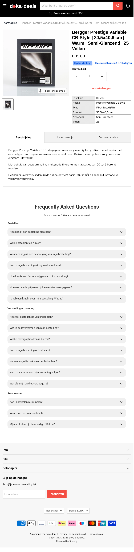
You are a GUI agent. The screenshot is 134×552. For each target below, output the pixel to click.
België (76, 510)
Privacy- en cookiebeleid (72, 534)
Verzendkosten (108, 137)
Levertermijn (65, 137)
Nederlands (52, 510)
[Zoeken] (118, 6)
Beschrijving (23, 137)
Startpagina (10, 23)
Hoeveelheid (79, 69)
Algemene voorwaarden (43, 534)
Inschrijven (57, 494)
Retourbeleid (97, 534)
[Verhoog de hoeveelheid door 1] (102, 76)
